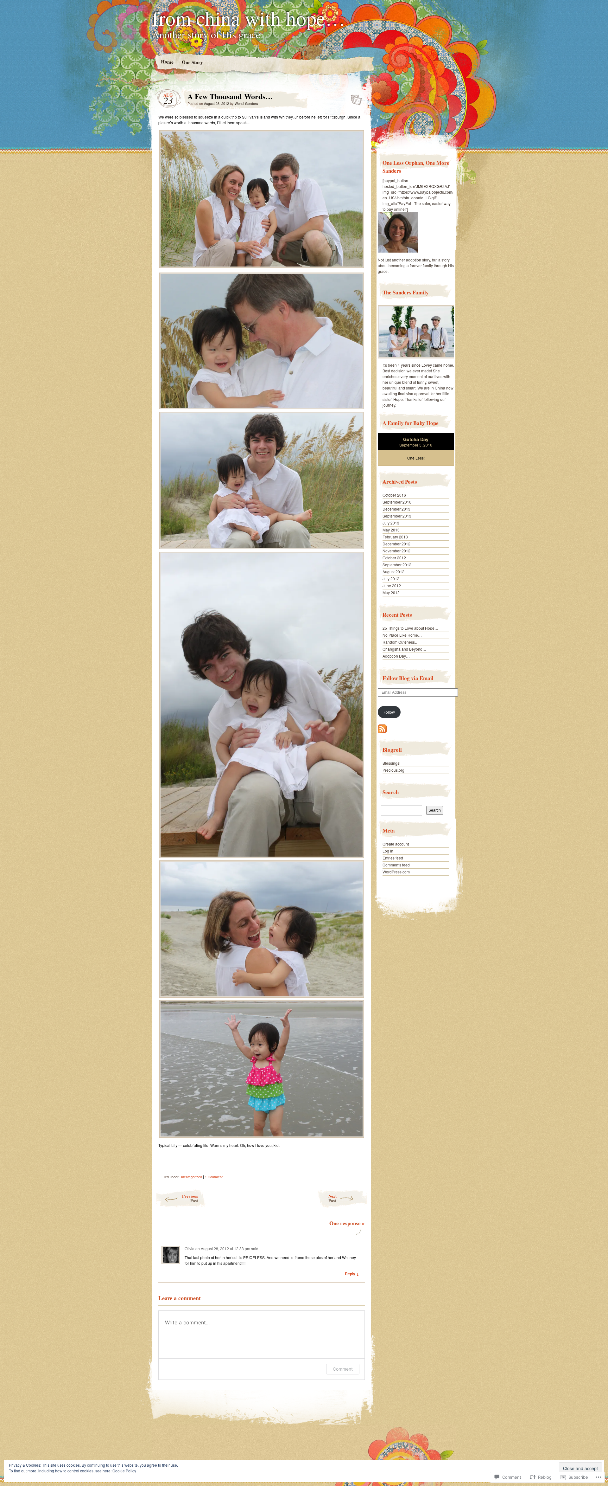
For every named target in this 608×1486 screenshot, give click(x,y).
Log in (388, 850)
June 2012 (392, 585)
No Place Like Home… (402, 635)
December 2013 (396, 508)
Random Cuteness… (401, 642)
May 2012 (391, 592)
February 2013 (395, 536)
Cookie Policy (124, 1470)
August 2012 (393, 571)
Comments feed (396, 864)
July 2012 (391, 578)
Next (332, 1198)
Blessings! (391, 763)
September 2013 (397, 515)
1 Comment (214, 1176)
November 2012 (396, 550)
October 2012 (394, 557)
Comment (343, 1369)
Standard (354, 98)
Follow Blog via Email (408, 678)
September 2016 (397, 502)
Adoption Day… (396, 656)
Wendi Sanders (246, 103)
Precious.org (393, 770)
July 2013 (391, 522)
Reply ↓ (352, 1274)
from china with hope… (248, 18)
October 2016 (394, 495)
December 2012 (396, 543)
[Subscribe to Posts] (382, 731)
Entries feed (393, 857)
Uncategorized (191, 1176)
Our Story (192, 62)
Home (167, 61)
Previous (190, 1198)
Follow (389, 712)
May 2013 (391, 529)
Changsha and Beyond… (404, 649)
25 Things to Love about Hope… (410, 628)
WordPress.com (396, 871)
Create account (396, 843)
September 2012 (397, 564)
